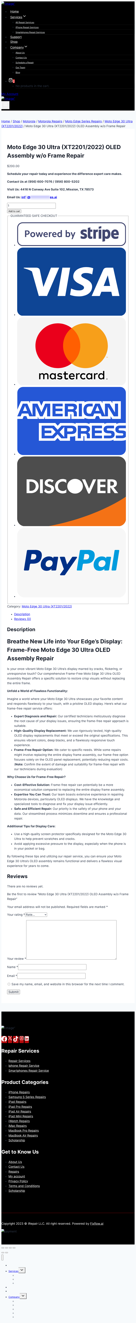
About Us (20, 52)
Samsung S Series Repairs (27, 1097)
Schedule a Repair (25, 62)
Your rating (16, 914)
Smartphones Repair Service (28, 1070)
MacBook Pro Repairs (23, 1130)
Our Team (20, 67)
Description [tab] (22, 614)
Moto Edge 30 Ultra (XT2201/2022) (47, 606)
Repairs (13, 1171)
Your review (16, 958)
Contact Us (21, 57)
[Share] (10, 1247)
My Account (9, 94)
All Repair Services (25, 22)
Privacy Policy (18, 1181)
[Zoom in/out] (2, 1247)
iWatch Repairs (19, 1121)
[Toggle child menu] (21, 1270)
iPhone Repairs (19, 1092)
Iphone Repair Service (23, 1065)
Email (12, 976)
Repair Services (19, 1061)
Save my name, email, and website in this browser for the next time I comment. (68, 984)
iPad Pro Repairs (20, 1106)
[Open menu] (5, 105)
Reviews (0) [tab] (22, 619)
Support (16, 37)
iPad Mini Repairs (20, 1116)
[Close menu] (2, 1257)
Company (14, 1296)
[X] (10, 1039)
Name (12, 967)
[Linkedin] (27, 1039)
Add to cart (14, 211)
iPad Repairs (17, 1102)
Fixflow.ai (96, 1223)
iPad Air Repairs (19, 1111)
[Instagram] (21, 1039)
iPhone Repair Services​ (27, 27)
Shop (14, 42)
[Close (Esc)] (14, 1247)
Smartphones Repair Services (30, 32)
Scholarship (16, 1140)
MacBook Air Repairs (23, 1135)
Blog (18, 72)
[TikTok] (16, 1039)
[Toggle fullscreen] (6, 1247)
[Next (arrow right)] (6, 1252)
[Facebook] (4, 1039)
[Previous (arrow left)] (2, 1252)
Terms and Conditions (24, 1186)
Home (14, 11)
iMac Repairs (17, 1126)
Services (13, 1271)
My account (16, 1176)
